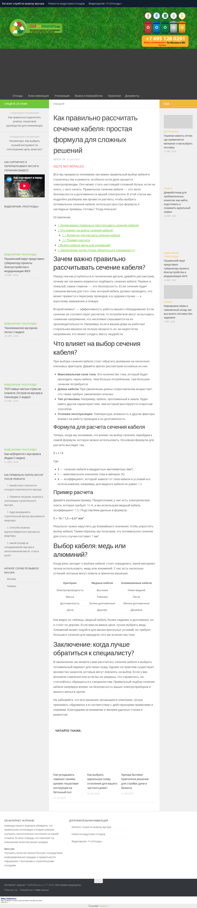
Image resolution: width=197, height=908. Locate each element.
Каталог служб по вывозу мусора (23, 3)
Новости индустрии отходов (66, 3)
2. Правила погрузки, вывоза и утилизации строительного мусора (23, 501)
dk (63, 159)
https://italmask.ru (7, 900)
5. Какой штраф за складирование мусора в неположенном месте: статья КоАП (21, 549)
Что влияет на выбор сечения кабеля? (85, 230)
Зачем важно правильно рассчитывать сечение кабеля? (98, 225)
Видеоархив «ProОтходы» (105, 3)
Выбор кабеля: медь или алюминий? (84, 245)
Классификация (38, 95)
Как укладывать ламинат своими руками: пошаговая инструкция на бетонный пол (65, 783)
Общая (58, 104)
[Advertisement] (98, 70)
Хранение (114, 95)
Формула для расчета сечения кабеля (91, 235)
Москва (11, 579)
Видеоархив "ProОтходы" (20, 254)
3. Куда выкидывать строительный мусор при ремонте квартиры (24, 516)
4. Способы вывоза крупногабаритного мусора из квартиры (22, 531)
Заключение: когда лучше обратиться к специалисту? (96, 250)
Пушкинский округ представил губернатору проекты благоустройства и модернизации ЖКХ (176, 268)
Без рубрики (171, 131)
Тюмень (11, 586)
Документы (132, 95)
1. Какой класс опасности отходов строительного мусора (22, 487)
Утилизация (62, 95)
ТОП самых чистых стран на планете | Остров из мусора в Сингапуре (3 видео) (23, 393)
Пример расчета (76, 240)
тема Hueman (42, 890)
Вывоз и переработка (89, 95)
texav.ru (104, 906)
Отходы (18, 95)
